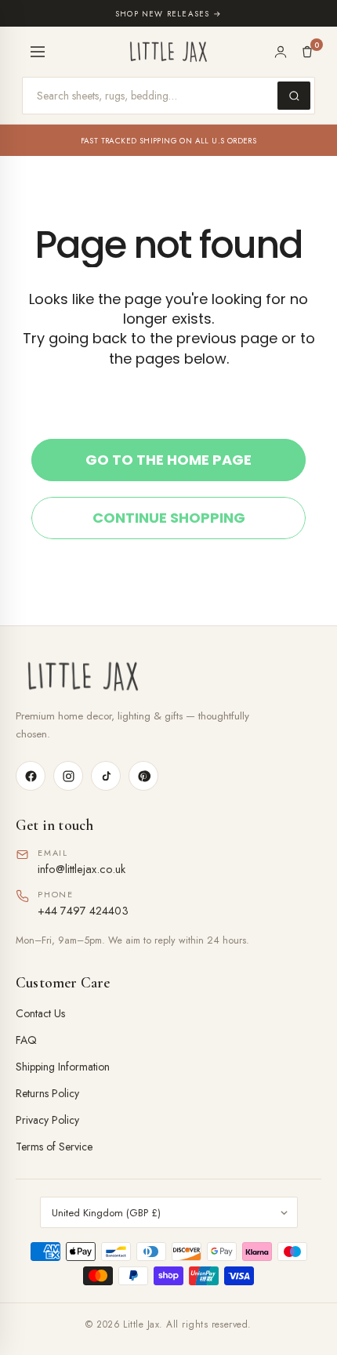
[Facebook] (30, 776)
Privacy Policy (47, 1120)
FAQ (26, 1040)
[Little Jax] (168, 677)
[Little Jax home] (168, 51)
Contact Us (40, 1013)
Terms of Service (54, 1146)
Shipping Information (63, 1066)
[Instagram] (68, 776)
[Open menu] (37, 51)
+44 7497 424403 (83, 910)
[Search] (293, 96)
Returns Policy (47, 1093)
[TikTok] (106, 776)
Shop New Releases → (168, 14)
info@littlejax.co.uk (81, 868)
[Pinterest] (143, 776)
